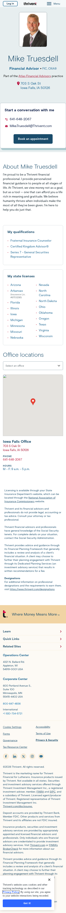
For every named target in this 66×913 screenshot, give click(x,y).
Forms (6, 733)
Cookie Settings (12, 727)
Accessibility (43, 726)
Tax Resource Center (15, 747)
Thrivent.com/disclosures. (18, 806)
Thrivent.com (37, 845)
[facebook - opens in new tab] (5, 756)
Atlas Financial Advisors (35, 76)
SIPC (53, 791)
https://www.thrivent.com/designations (32, 589)
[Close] (49, 880)
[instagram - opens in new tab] (32, 756)
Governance (10, 740)
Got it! (27, 903)
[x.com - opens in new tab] (23, 756)
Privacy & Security (47, 740)
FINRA (40, 791)
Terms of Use (43, 733)
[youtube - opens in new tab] (41, 756)
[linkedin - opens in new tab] (14, 756)
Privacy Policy (11, 892)
